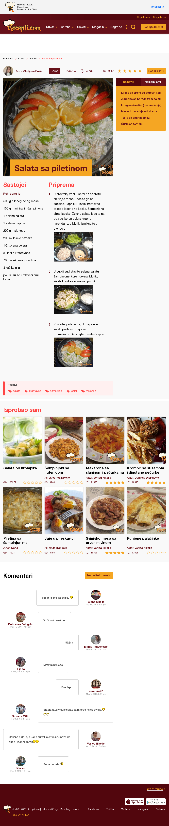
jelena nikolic (95, 601)
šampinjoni (56, 390)
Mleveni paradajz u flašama (139, 111)
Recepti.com (22, 25)
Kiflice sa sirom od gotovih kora (141, 92)
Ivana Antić (96, 691)
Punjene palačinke (146, 520)
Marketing (65, 809)
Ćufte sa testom (131, 123)
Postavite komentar (99, 575)
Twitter (110, 809)
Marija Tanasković (96, 646)
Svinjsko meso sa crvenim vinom (105, 520)
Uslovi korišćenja (49, 809)
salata (16, 390)
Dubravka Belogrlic (20, 624)
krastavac (35, 390)
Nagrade (116, 27)
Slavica (20, 768)
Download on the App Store (134, 801)
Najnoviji (128, 81)
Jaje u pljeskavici (64, 520)
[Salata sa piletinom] (79, 247)
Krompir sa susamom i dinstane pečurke (146, 450)
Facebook (93, 809)
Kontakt (75, 809)
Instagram (143, 809)
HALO (25, 814)
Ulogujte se (159, 17)
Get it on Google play (156, 801)
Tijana (21, 668)
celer (74, 390)
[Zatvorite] (2, 7)
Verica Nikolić (96, 743)
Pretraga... (133, 27)
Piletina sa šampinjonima (22, 520)
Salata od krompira (22, 450)
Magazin (98, 27)
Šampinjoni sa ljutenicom (64, 450)
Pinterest (161, 809)
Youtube (125, 809)
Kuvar (50, 27)
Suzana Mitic (20, 716)
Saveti (81, 27)
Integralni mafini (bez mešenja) (141, 105)
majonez (91, 390)
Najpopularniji (153, 81)
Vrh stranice (155, 788)
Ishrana (65, 27)
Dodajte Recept (153, 26)
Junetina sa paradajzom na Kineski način (141, 98)
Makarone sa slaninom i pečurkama (105, 450)
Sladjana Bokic (33, 71)
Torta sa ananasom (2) (135, 117)
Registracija (143, 17)
